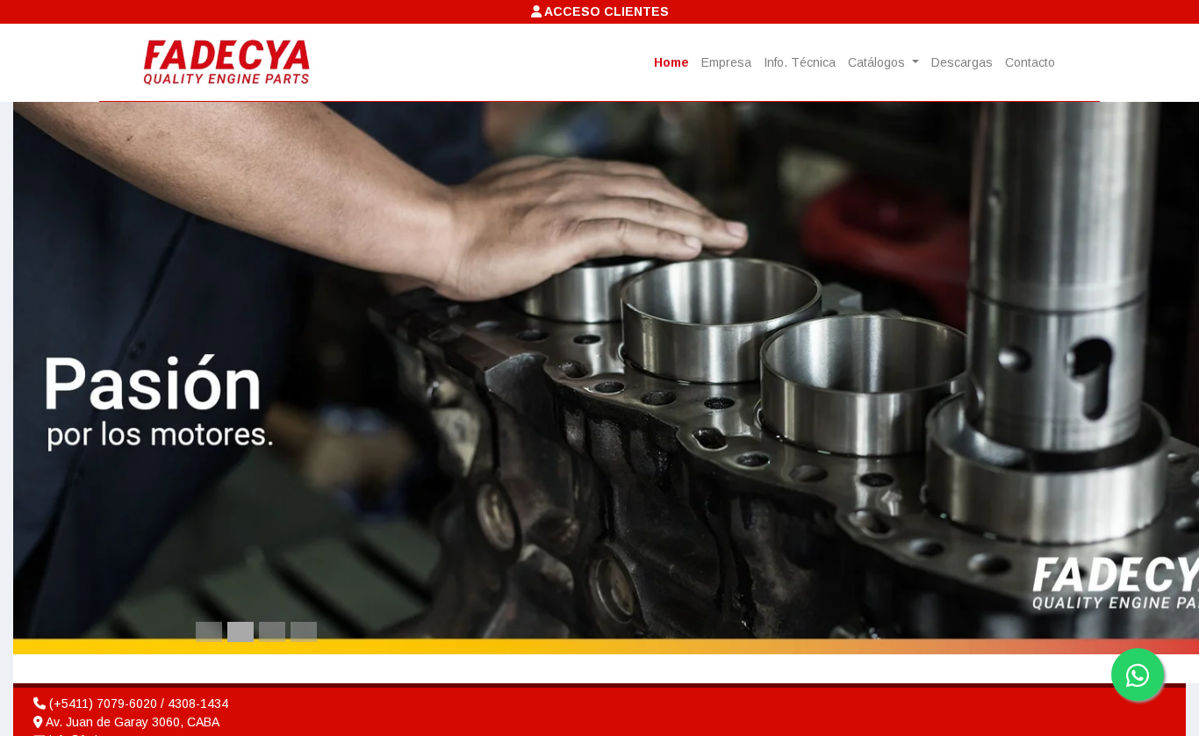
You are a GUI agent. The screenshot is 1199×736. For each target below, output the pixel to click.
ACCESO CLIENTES (605, 11)
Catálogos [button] (878, 62)
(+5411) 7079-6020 (103, 703)
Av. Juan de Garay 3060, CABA (131, 722)
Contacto (1030, 62)
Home (671, 62)
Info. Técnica (800, 62)
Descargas (962, 62)
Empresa (726, 62)
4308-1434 (198, 703)
